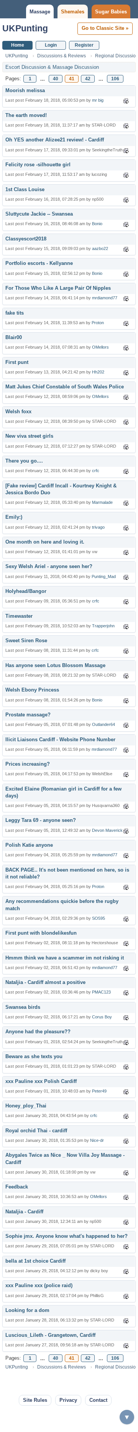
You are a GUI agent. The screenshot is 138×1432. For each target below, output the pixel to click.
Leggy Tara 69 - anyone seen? (40, 820)
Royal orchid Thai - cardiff (36, 1130)
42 (87, 78)
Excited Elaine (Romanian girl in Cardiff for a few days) (63, 792)
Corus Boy (102, 1017)
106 (115, 78)
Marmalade (102, 502)
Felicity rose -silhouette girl (38, 164)
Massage (40, 12)
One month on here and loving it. (44, 542)
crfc (95, 470)
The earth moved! (26, 115)
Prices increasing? (27, 764)
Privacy (68, 1400)
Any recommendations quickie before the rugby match (61, 904)
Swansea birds (22, 1007)
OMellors (100, 347)
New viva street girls (29, 436)
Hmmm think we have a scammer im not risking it (64, 958)
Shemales (72, 12)
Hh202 (98, 372)
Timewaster (19, 616)
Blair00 (13, 337)
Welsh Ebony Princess (32, 690)
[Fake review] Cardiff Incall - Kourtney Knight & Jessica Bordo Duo (61, 489)
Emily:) (13, 517)
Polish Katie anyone (29, 845)
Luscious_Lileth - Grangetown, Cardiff (50, 1335)
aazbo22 (100, 248)
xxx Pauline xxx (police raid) (38, 1285)
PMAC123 (101, 992)
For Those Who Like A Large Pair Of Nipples (58, 288)
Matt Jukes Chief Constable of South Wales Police (64, 387)
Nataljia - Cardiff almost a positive (45, 982)
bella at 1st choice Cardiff (35, 1261)
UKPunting (25, 28)
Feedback (16, 1187)
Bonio (97, 223)
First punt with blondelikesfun (41, 933)
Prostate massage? (28, 715)
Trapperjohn (103, 625)
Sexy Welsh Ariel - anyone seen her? (48, 566)
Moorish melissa (25, 90)
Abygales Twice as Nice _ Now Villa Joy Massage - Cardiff (65, 1158)
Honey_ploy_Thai (25, 1106)
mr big (98, 100)
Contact (98, 1400)
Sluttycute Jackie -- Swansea (39, 214)
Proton (98, 322)
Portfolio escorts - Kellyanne (39, 263)
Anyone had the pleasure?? (38, 1031)
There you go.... (24, 461)
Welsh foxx (18, 411)
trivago (98, 527)
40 (55, 78)
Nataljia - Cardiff (24, 1211)
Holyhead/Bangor (25, 591)
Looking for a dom (27, 1310)
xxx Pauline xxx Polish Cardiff (41, 1081)
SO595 (98, 918)
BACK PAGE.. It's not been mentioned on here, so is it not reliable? (67, 873)
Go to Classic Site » (105, 28)
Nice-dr (97, 1140)
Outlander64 (103, 724)
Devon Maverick (107, 830)
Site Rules (35, 1400)
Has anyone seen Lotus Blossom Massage (55, 665)
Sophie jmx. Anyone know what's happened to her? (66, 1236)
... (42, 79)
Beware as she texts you (33, 1056)
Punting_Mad (104, 576)
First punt (16, 362)
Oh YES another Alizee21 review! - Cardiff (54, 140)
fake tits (14, 313)
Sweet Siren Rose (26, 640)
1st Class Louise (24, 189)
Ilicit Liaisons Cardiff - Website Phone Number (60, 739)
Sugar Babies (111, 12)
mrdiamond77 (104, 297)
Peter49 (99, 1091)
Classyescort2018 (25, 239)
